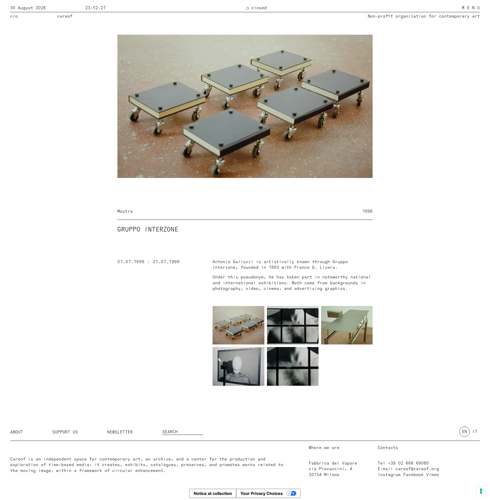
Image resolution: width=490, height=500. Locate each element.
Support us (65, 432)
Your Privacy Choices (261, 493)
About (16, 432)
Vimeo (432, 475)
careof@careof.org (417, 469)
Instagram (389, 475)
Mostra (125, 211)
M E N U (471, 8)
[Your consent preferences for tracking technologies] (481, 491)
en (464, 432)
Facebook (413, 475)
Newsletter (120, 432)
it (474, 432)
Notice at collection (213, 493)
